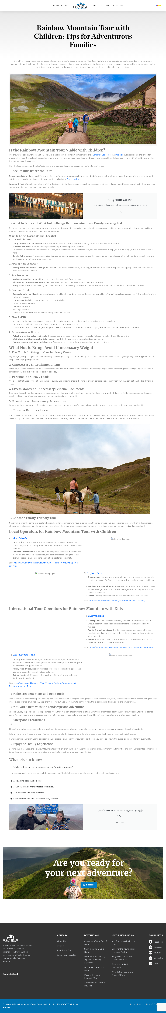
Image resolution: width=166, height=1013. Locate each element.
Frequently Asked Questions (120, 966)
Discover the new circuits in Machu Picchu (123, 950)
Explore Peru (94, 573)
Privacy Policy (136, 1004)
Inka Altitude (19, 538)
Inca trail (119, 155)
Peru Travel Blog (64, 950)
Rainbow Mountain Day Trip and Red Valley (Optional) (95, 959)
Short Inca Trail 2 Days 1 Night (94, 950)
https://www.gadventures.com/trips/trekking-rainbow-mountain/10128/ (121, 647)
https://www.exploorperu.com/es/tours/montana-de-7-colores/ (117, 600)
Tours (55, 5)
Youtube (157, 953)
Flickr (155, 964)
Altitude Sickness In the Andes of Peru (122, 973)
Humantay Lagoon (100, 155)
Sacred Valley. (73, 179)
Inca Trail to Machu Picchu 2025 (123, 943)
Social (119, 5)
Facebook (158, 942)
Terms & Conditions (154, 1004)
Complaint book (10, 974)
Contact (109, 5)
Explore (90, 885)
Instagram (158, 947)
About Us (98, 5)
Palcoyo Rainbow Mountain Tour (92, 976)
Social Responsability (66, 955)
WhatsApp (158, 958)
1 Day (120, 211)
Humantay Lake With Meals (94, 969)
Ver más (120, 822)
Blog (64, 5)
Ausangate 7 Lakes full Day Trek (94, 984)
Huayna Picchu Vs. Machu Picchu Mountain (123, 958)
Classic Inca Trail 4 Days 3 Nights (95, 943)
